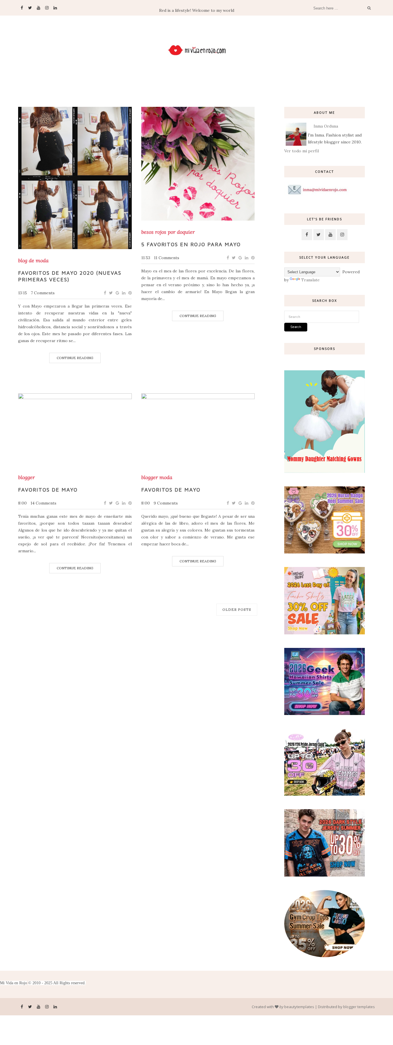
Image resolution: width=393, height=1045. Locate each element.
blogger (26, 477)
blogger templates (359, 1006)
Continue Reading (75, 358)
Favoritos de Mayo (48, 490)
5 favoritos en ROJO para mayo (191, 244)
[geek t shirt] (324, 713)
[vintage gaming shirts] (324, 875)
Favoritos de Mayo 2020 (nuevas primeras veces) (69, 276)
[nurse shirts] (324, 552)
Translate (310, 279)
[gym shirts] (324, 955)
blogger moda (156, 477)
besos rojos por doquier (168, 232)
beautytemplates (299, 1006)
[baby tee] (324, 794)
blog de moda (33, 260)
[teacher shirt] (324, 633)
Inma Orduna (326, 126)
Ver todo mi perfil (301, 150)
